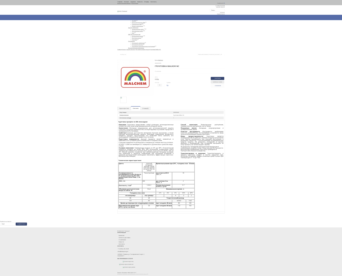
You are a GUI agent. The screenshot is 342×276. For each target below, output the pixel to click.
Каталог (126, 2)
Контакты (153, 2)
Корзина (133, 2)
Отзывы (146, 2)
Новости (139, 2)
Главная (119, 2)
